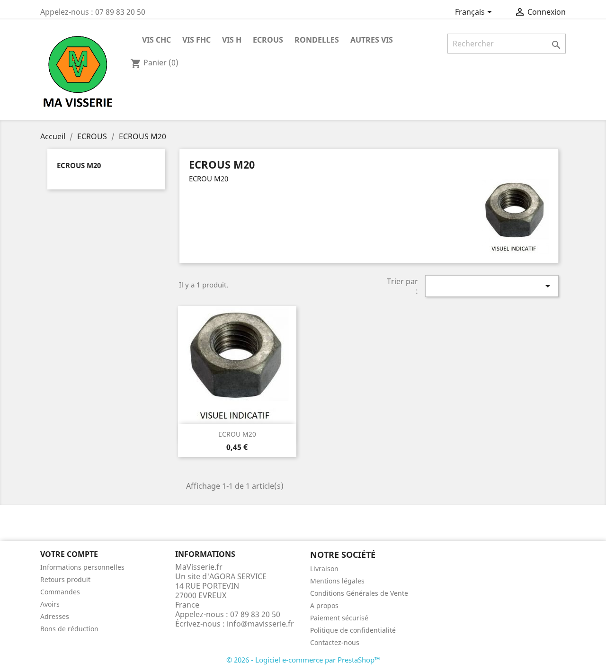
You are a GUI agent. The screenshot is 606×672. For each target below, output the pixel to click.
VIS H (231, 40)
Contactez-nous (334, 642)
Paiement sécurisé (339, 617)
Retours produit (65, 579)
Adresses (54, 616)
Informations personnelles (82, 567)
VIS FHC (196, 40)
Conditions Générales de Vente (359, 593)
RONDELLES (316, 40)
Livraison (324, 568)
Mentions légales (337, 580)
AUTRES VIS (371, 40)
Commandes (60, 591)
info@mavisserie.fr (260, 623)
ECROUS (268, 40)
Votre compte (69, 554)
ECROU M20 (237, 434)
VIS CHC (156, 40)
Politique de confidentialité (353, 630)
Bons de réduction (69, 628)
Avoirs (50, 604)
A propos (324, 605)
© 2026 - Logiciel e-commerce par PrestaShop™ (303, 659)
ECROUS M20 (79, 165)
